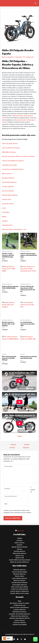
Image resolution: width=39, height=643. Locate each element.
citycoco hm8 (19, 558)
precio (4, 208)
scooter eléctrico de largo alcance (19, 560)
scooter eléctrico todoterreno (19, 591)
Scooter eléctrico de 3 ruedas (19, 593)
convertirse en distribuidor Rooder (13, 169)
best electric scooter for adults (19, 603)
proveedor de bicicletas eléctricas (19, 614)
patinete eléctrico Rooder (19, 547)
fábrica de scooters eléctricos (19, 562)
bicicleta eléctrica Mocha (10, 195)
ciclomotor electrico (19, 622)
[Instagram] (21, 639)
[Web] (16, 504)
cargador (5, 221)
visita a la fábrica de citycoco (11, 148)
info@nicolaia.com (19, 605)
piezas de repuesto (8, 191)
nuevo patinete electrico (19, 578)
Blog (19, 601)
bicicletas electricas (8, 178)
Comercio (20, 540)
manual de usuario (8, 204)
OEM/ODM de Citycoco (9, 152)
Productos (18, 57)
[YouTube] (25, 639)
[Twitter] (18, 639)
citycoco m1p (19, 555)
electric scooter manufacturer (19, 607)
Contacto (19, 545)
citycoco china (6, 199)
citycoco (19, 549)
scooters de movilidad (19, 624)
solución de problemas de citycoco (13, 161)
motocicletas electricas (9, 182)
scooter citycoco (19, 620)
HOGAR (19, 436)
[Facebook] (14, 639)
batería (4, 216)
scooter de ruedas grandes (19, 589)
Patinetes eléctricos (19, 570)
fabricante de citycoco (19, 612)
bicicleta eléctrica (19, 551)
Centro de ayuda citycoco (10, 143)
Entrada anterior (12, 445)
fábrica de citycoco (19, 580)
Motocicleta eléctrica (19, 553)
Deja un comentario (8, 57)
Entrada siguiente (27, 445)
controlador (5, 212)
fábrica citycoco (7, 173)
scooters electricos (8, 186)
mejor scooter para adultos (19, 587)
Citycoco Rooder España (19, 572)
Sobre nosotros (19, 543)
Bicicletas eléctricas (19, 574)
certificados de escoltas (9, 165)
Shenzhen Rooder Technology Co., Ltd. (14, 229)
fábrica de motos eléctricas (19, 616)
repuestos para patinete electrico (19, 618)
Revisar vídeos (19, 576)
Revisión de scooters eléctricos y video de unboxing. (18, 156)
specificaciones (7, 225)
